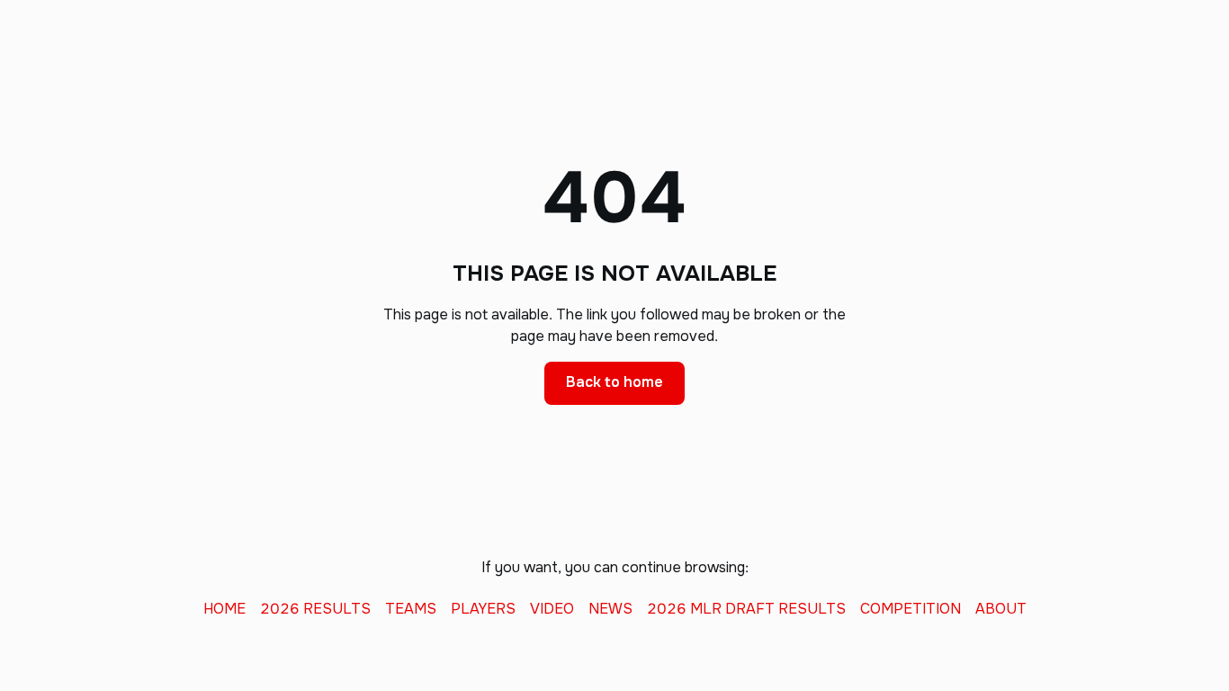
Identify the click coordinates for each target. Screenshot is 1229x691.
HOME (224, 609)
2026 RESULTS (315, 609)
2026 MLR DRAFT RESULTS (746, 609)
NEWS (610, 609)
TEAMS (410, 609)
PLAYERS (483, 609)
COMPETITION (910, 609)
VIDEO (552, 609)
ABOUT (1001, 609)
